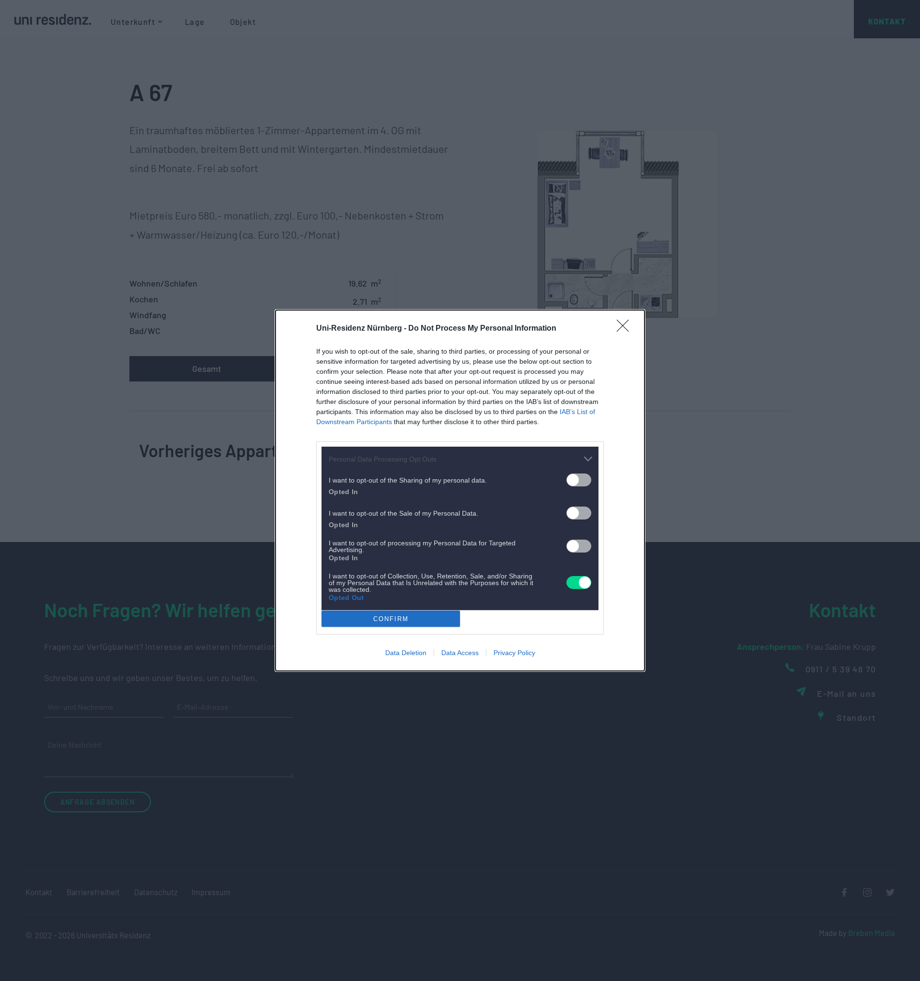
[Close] (626, 329)
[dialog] (460, 490)
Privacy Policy (514, 653)
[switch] (578, 479)
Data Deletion (405, 653)
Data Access (460, 653)
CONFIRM (391, 619)
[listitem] (460, 459)
